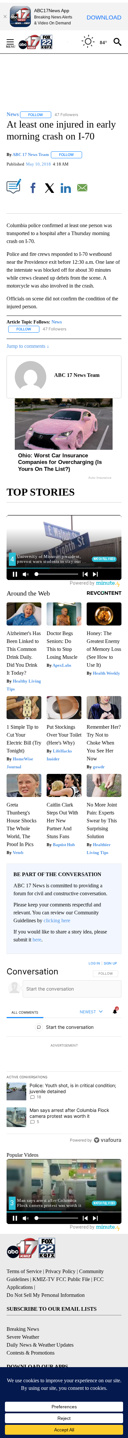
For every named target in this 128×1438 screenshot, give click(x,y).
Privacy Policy (60, 1271)
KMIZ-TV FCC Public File (61, 1279)
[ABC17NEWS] (42, 41)
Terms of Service (24, 1271)
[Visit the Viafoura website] (107, 1140)
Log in (94, 963)
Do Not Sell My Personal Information (46, 1295)
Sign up (110, 963)
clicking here (57, 920)
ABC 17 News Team (30, 154)
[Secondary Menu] (15, 42)
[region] (64, 1053)
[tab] (25, 1012)
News (57, 322)
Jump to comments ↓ (28, 346)
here (36, 939)
